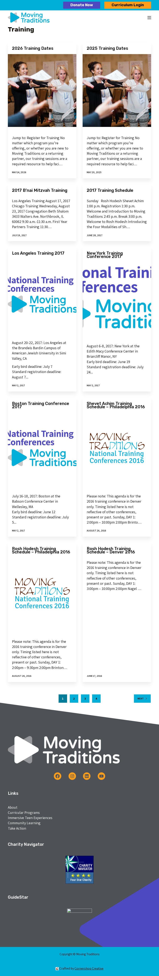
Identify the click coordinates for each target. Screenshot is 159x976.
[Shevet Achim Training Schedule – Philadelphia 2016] (117, 449)
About (12, 807)
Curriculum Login (128, 5)
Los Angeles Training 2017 (38, 253)
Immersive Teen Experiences (30, 817)
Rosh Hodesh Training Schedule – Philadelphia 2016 (41, 550)
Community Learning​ (24, 822)
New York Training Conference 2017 (105, 255)
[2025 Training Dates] (117, 90)
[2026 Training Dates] (42, 90)
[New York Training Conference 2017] (117, 298)
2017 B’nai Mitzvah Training (39, 190)
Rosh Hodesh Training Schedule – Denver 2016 (111, 550)
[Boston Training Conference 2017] (42, 449)
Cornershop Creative (89, 968)
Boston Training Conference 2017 (40, 405)
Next (140, 698)
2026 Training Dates (32, 48)
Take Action (17, 828)
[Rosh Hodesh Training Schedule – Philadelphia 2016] (42, 594)
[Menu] (149, 17)
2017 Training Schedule (110, 190)
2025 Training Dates (107, 48)
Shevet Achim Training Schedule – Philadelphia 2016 (116, 405)
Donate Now (81, 5)
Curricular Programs (24, 812)
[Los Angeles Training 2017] (42, 295)
